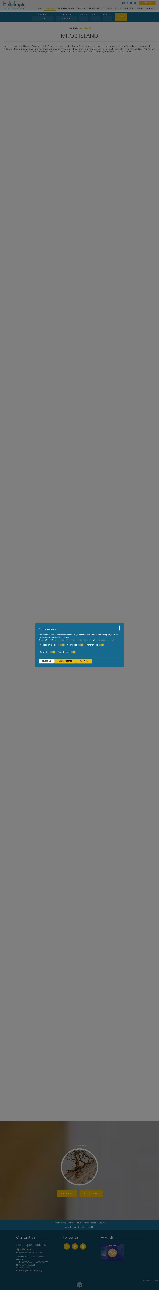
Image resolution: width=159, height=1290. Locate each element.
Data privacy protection (104, 640)
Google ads (63, 652)
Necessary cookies (49, 645)
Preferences (92, 645)
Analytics (44, 652)
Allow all (84, 661)
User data (72, 645)
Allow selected (65, 661)
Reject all (46, 661)
